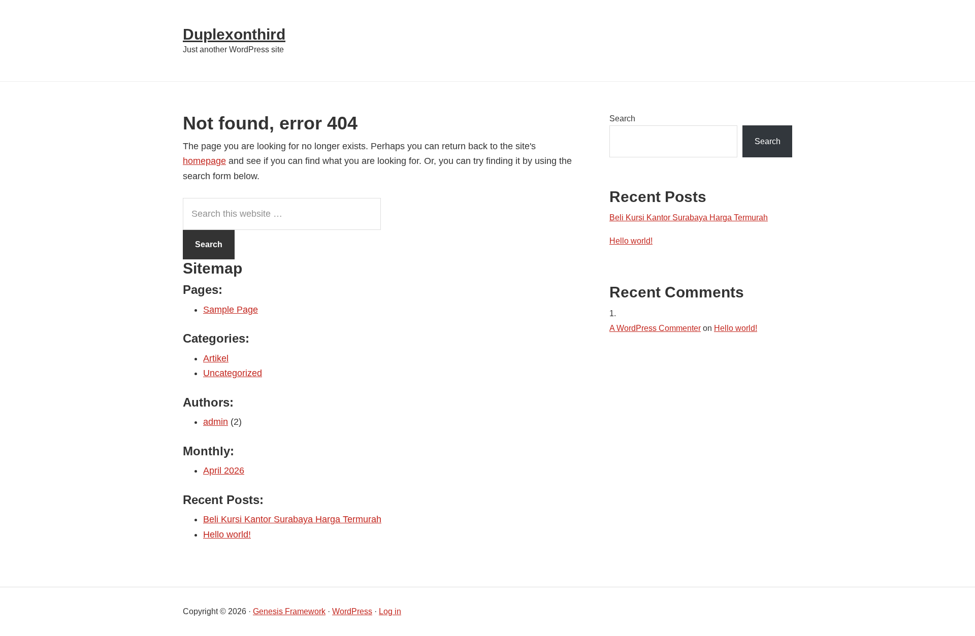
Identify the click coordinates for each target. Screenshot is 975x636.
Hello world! (227, 534)
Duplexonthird (234, 34)
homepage (204, 161)
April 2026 (223, 470)
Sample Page (230, 310)
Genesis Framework (289, 611)
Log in (390, 611)
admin (215, 422)
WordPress (352, 611)
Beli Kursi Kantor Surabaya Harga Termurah (292, 519)
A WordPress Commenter (655, 328)
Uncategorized (232, 373)
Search (622, 118)
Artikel (216, 358)
